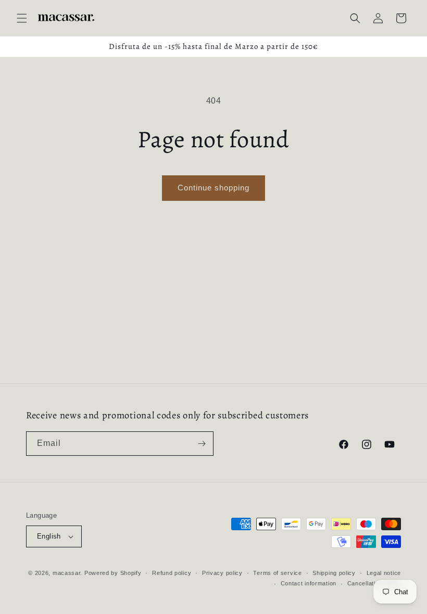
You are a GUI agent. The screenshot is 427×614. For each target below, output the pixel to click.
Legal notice (384, 573)
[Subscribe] (201, 443)
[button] (21, 18)
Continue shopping (213, 187)
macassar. (67, 573)
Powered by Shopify (113, 573)
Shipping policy (334, 573)
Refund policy (171, 573)
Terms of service (277, 573)
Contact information (308, 583)
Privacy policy (222, 573)
